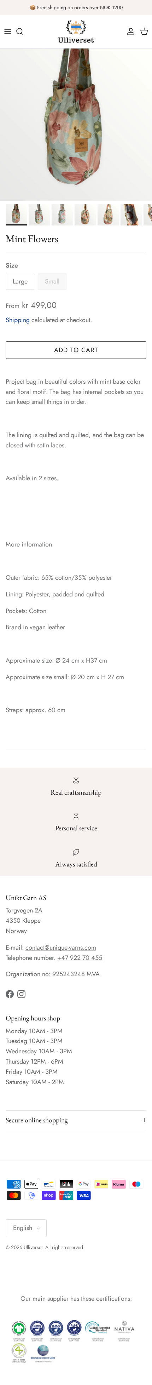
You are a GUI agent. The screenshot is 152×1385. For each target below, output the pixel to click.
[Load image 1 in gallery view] (76, 124)
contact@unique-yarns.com (60, 947)
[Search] (23, 31)
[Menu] (8, 31)
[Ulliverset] (76, 31)
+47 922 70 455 (79, 957)
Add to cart (76, 350)
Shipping (18, 320)
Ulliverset (33, 1247)
